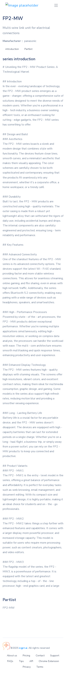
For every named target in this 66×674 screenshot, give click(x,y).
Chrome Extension (49, 661)
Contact (40, 655)
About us (12, 655)
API (31, 661)
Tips (21, 661)
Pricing (26, 655)
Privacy (27, 667)
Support (54, 655)
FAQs (10, 661)
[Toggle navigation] (56, 5)
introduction (12, 49)
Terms (39, 667)
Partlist (28, 49)
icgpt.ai (23, 648)
